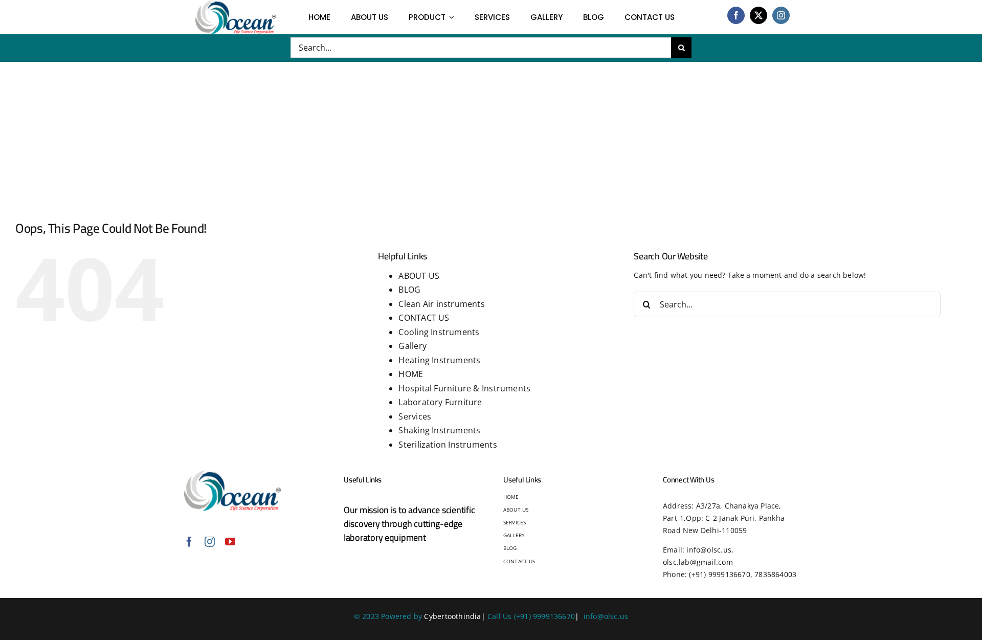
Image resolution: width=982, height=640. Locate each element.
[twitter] (758, 15)
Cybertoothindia (452, 616)
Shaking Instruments (439, 430)
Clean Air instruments (441, 304)
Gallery (412, 345)
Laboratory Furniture (440, 402)
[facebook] (736, 15)
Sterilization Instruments (447, 444)
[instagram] (781, 15)
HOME (410, 374)
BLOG (409, 289)
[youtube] (230, 542)
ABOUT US (418, 275)
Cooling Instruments (438, 332)
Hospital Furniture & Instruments (464, 388)
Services (414, 416)
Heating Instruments (439, 360)
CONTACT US (423, 317)
